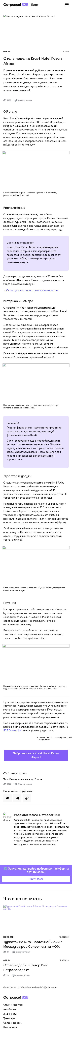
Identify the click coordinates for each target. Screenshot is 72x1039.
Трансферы (9, 1018)
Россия (38, 779)
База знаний (10, 1027)
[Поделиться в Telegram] (17, 798)
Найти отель (36, 878)
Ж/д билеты (10, 1013)
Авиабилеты (10, 1009)
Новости (8, 937)
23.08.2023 (64, 51)
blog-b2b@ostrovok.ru (46, 987)
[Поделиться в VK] (7, 798)
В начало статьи (17, 773)
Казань (13, 779)
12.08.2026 (64, 960)
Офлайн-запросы (12, 1022)
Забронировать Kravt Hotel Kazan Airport (36, 755)
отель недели (25, 779)
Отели (7, 51)
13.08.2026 (64, 937)
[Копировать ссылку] (27, 798)
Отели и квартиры (13, 1004)
